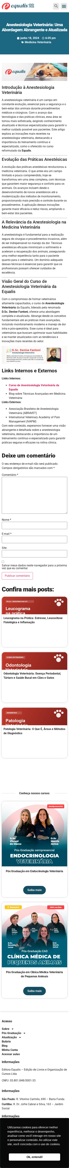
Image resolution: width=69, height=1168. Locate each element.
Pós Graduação (11, 1033)
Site (4, 548)
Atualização (9, 1037)
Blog (4, 1045)
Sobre (5, 1029)
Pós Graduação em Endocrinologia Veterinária (34, 871)
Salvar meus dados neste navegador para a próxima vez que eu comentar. (34, 567)
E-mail (7, 533)
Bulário (6, 1041)
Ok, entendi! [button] (35, 1157)
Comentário (10, 474)
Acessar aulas (11, 1054)
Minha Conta (10, 1050)
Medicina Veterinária (38, 42)
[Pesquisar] (56, 6)
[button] (64, 6)
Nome (6, 519)
